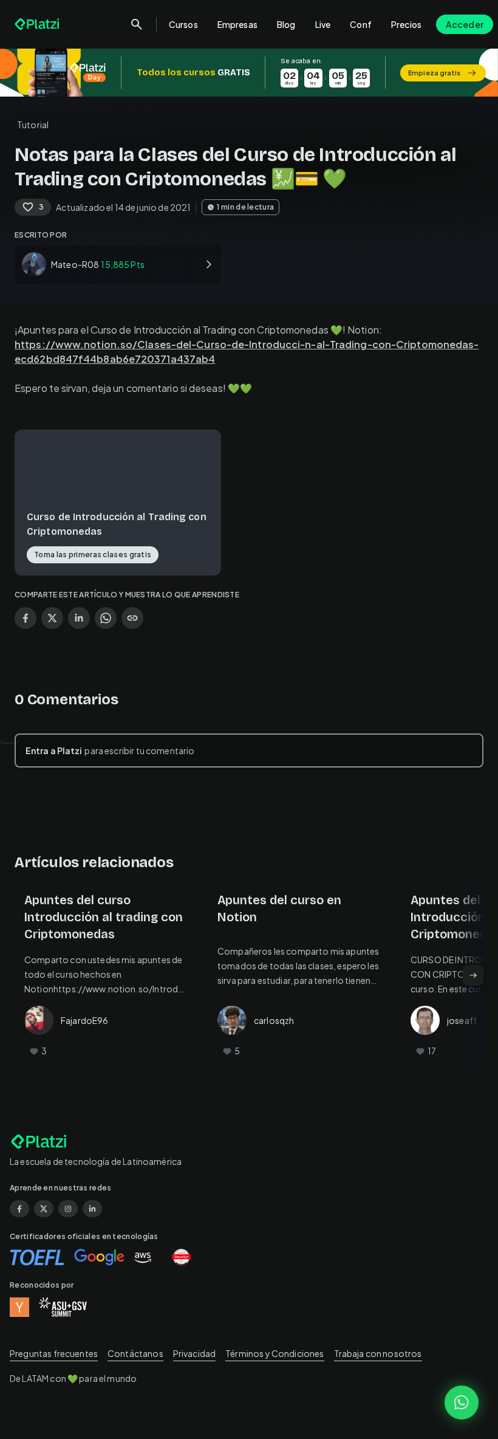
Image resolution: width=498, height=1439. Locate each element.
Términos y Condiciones (274, 1353)
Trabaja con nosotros (378, 1353)
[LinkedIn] (92, 1208)
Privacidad (194, 1353)
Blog (286, 24)
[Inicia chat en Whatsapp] (462, 1403)
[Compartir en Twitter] (52, 618)
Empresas (237, 24)
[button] (249, 73)
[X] (43, 1208)
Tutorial (33, 124)
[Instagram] (68, 1208)
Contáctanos (135, 1353)
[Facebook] (19, 1208)
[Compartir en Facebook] (25, 618)
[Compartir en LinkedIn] (79, 618)
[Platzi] (38, 24)
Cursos (183, 24)
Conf (361, 24)
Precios (406, 24)
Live (323, 24)
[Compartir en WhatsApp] (106, 618)
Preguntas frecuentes (54, 1353)
